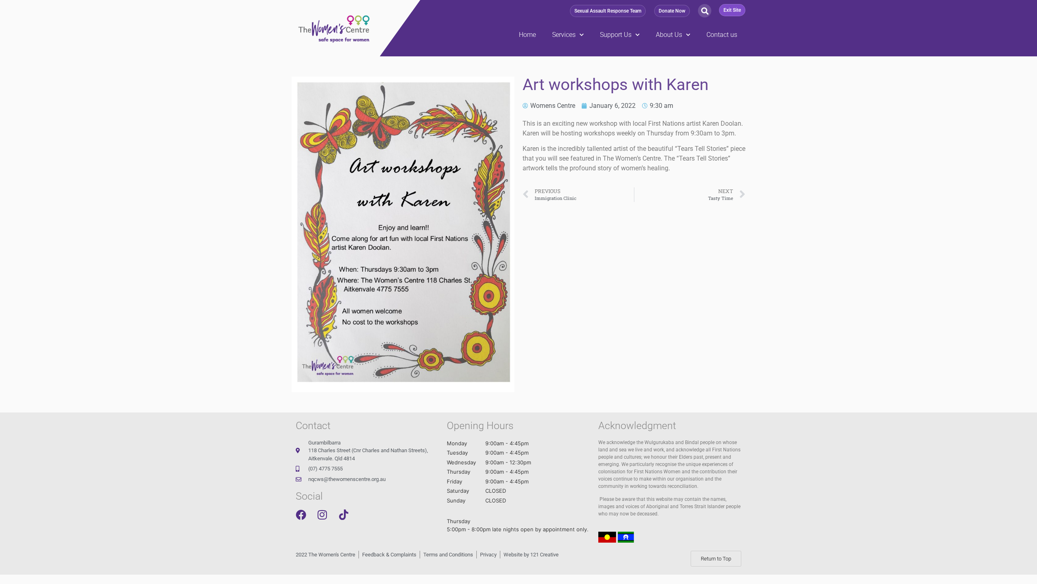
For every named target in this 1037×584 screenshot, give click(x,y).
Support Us (616, 35)
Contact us (721, 35)
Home (527, 35)
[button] (608, 11)
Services (564, 35)
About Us (669, 35)
